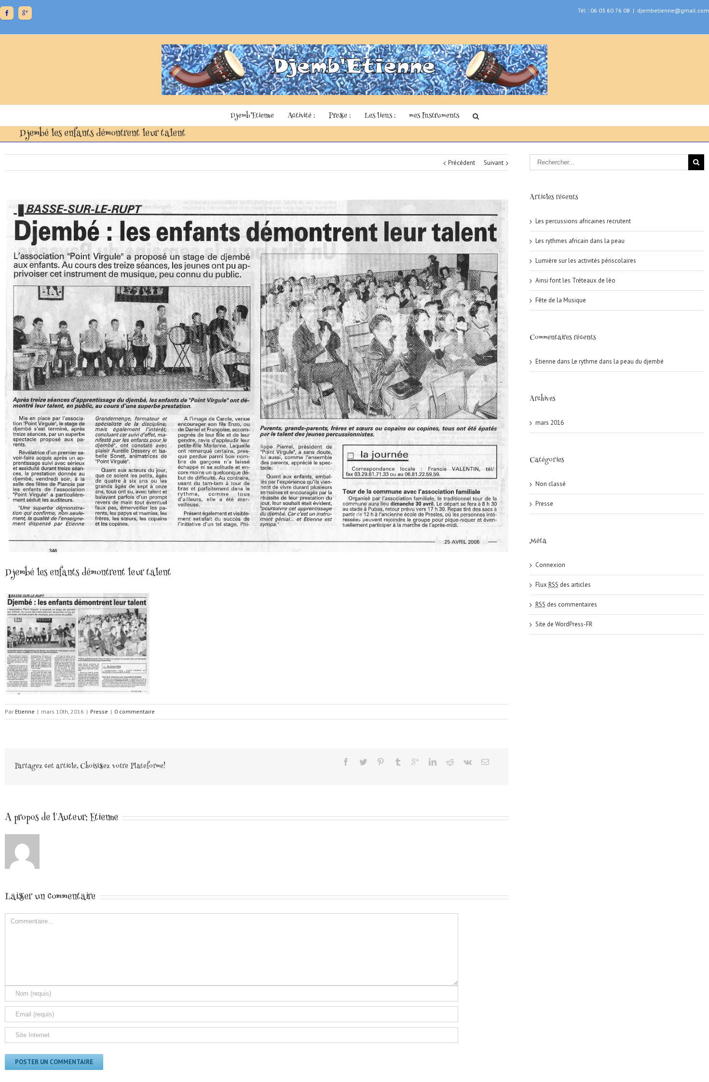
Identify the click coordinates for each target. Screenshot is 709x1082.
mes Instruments (434, 116)
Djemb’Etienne (252, 116)
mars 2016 (549, 423)
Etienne (25, 711)
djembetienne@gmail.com (673, 10)
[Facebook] (7, 13)
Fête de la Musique (560, 300)
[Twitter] (363, 762)
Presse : (339, 116)
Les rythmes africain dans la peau (580, 241)
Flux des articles (563, 585)
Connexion (550, 565)
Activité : (301, 116)
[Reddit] (450, 762)
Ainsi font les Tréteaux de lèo (575, 280)
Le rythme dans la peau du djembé (618, 361)
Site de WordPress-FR (563, 624)
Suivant (494, 163)
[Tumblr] (398, 762)
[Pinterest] (380, 762)
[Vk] (468, 762)
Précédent (461, 163)
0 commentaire (134, 711)
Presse (99, 711)
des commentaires (566, 604)
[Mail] (485, 762)
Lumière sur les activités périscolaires (585, 261)
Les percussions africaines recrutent (583, 221)
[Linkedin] (432, 762)
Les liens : (379, 116)
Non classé (550, 484)
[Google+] (25, 13)
